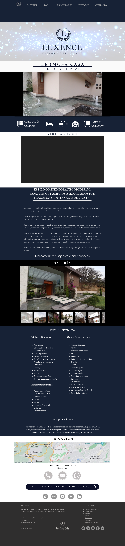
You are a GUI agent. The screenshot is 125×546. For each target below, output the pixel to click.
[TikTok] (45, 496)
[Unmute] (20, 113)
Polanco (87, 513)
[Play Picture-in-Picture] (104, 113)
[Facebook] (71, 496)
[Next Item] (101, 288)
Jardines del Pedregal (91, 522)
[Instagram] (54, 496)
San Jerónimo (89, 511)
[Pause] (17, 113)
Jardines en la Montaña (92, 509)
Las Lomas (88, 518)
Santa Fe (87, 515)
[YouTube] (62, 496)
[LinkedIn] (79, 496)
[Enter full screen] (107, 113)
